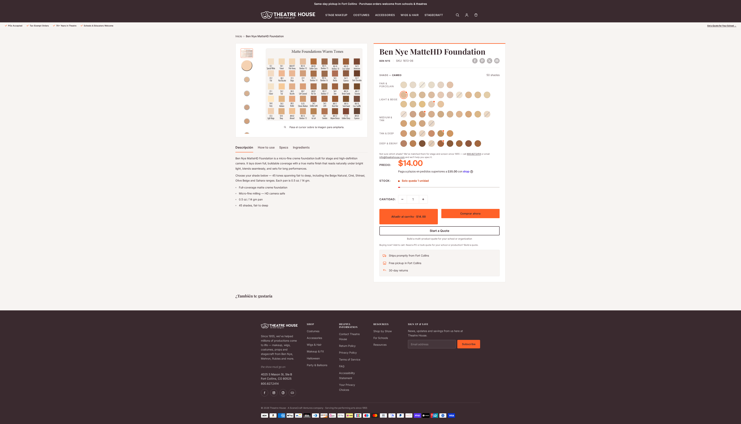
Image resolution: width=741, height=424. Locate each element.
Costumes (361, 15)
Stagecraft (434, 15)
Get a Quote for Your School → (721, 25)
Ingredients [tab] (301, 147)
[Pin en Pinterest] (482, 60)
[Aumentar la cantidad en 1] (423, 199)
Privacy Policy (348, 352)
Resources (380, 344)
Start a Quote (439, 231)
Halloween (313, 358)
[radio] (403, 85)
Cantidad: (387, 199)
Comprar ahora (470, 213)
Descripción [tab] (244, 147)
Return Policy (347, 345)
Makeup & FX (315, 351)
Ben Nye (384, 60)
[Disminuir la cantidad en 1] (402, 199)
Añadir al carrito (408, 216)
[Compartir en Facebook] (475, 60)
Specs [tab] (283, 147)
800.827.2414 (474, 154)
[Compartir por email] (497, 60)
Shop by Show (382, 331)
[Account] (466, 15)
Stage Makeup (336, 15)
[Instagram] (273, 392)
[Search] (457, 15)
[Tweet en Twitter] (489, 60)
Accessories (385, 15)
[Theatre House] (288, 15)
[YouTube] (292, 392)
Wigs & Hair (410, 15)
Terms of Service (349, 359)
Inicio (238, 36)
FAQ (341, 366)
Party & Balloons (317, 365)
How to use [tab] (266, 147)
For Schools (380, 338)
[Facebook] (264, 392)
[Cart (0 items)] (476, 15)
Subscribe (468, 344)
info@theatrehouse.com (392, 157)
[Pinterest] (283, 392)
